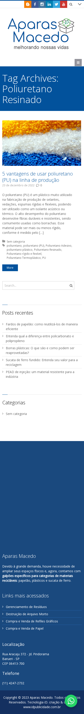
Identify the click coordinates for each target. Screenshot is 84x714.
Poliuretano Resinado (47, 250)
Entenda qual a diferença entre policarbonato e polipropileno (40, 338)
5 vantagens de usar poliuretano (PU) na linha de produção (37, 176)
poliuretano (14, 246)
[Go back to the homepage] (41, 33)
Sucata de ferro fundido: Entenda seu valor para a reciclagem (42, 362)
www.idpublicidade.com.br (42, 707)
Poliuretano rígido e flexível (24, 254)
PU (44, 258)
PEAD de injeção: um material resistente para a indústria (40, 374)
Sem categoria (16, 241)
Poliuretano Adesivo (58, 246)
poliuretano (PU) (33, 246)
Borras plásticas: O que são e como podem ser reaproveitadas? (40, 350)
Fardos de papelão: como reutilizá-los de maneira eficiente (42, 326)
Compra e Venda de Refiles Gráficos (32, 621)
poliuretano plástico (19, 250)
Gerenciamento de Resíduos (26, 607)
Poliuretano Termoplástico (24, 258)
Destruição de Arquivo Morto (27, 614)
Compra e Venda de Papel (24, 628)
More (10, 268)
